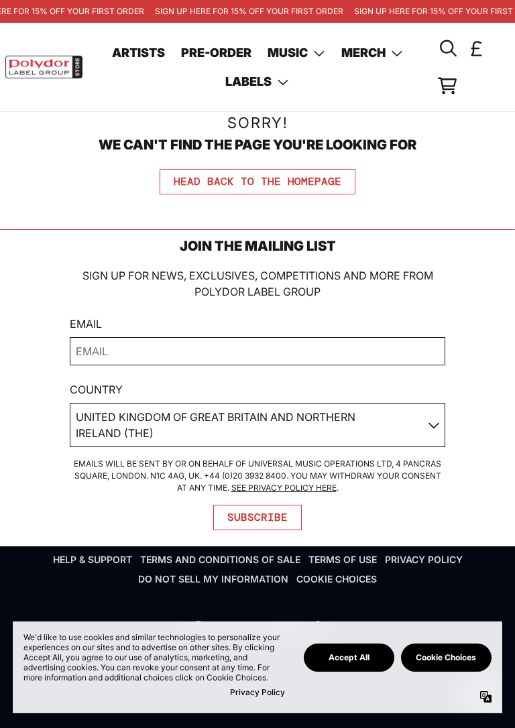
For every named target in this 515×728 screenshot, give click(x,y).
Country (96, 389)
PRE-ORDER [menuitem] (216, 53)
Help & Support (92, 559)
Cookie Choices (336, 579)
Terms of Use (342, 559)
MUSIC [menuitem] (288, 53)
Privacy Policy (424, 559)
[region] (257, 11)
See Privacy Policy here (284, 488)
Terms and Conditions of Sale (220, 559)
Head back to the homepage (257, 181)
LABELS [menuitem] (248, 81)
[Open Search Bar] (447, 48)
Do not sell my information (213, 579)
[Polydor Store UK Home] (43, 67)
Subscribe (257, 517)
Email (86, 323)
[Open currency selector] (477, 48)
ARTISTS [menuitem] (138, 53)
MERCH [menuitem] (363, 53)
